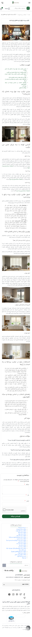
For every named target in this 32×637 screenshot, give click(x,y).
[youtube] (9, 593)
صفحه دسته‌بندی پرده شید (23, 191)
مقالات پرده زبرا (22, 545)
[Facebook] (24, 593)
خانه (29, 14)
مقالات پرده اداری (22, 532)
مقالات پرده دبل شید (21, 543)
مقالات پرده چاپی (22, 542)
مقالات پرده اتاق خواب (21, 531)
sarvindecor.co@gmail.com (14, 577)
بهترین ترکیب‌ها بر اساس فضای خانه (17, 77)
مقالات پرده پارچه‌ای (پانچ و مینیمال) (17, 537)
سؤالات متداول (22, 88)
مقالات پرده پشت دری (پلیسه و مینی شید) (16, 540)
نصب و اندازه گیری (21, 556)
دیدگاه (26, 484)
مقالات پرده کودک (22, 14)
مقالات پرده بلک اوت (21, 535)
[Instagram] (13, 593)
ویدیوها (24, 558)
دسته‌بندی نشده (22, 527)
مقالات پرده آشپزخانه (21, 529)
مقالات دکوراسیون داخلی (20, 554)
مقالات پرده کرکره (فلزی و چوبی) (18, 551)
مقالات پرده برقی (22, 534)
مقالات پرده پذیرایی (21, 538)
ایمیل (27, 501)
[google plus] (17, 593)
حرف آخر (24, 86)
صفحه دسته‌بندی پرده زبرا (16, 179)
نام (27, 495)
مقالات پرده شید (22, 546)
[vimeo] (24, 597)
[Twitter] (20, 593)
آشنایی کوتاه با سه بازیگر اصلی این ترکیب (16, 72)
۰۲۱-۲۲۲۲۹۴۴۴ (19, 575)
